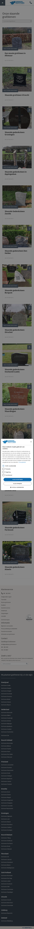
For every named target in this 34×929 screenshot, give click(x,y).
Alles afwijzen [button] (17, 483)
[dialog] (17, 464)
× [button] (31, 441)
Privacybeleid (22, 462)
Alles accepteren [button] (17, 479)
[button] (17, 487)
